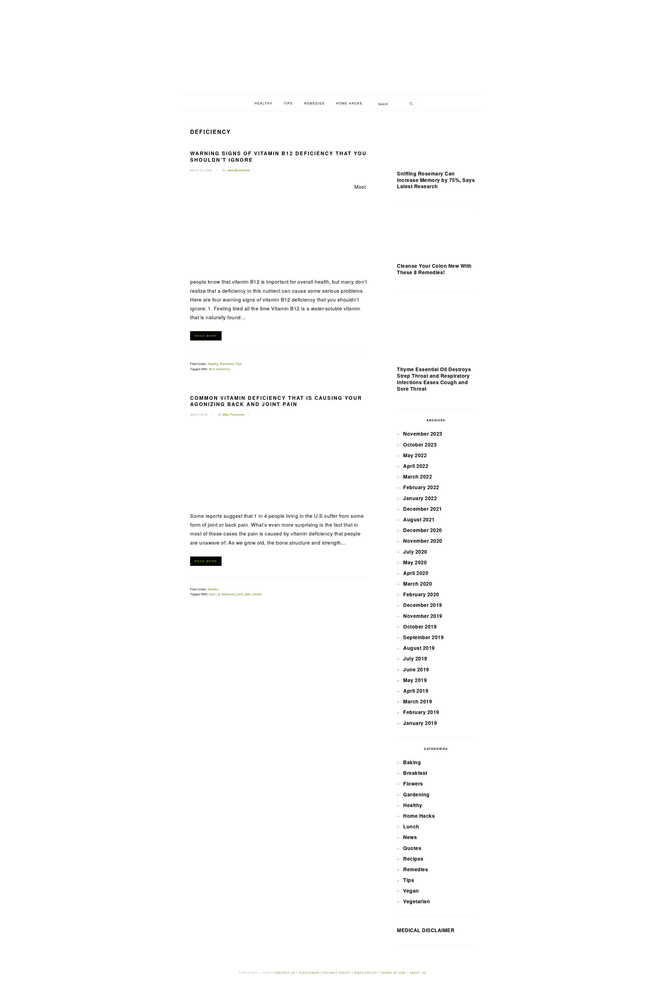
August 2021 (419, 519)
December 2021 (422, 508)
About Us (418, 972)
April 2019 (415, 690)
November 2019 (422, 615)
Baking (412, 762)
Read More (206, 336)
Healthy (213, 364)
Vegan (411, 890)
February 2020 (421, 594)
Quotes (412, 848)
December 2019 (422, 604)
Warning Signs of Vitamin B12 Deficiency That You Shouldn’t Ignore (278, 156)
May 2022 (415, 455)
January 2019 (420, 722)
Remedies (227, 364)
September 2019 (423, 637)
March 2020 (417, 583)
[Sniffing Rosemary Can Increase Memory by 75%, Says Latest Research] (436, 143)
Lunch (411, 826)
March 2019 (417, 701)
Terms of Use (394, 972)
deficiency (223, 369)
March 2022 (417, 476)
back (212, 594)
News (410, 837)
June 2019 (416, 669)
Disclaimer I (311, 972)
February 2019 (421, 712)
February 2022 (421, 487)
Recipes (413, 858)
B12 (212, 369)
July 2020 (415, 551)
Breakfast (415, 772)
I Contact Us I (285, 972)
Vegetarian (416, 901)
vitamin (257, 594)
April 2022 (415, 465)
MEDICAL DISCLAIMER (425, 930)
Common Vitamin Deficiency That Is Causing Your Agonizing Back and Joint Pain (276, 401)
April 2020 (415, 573)
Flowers (413, 783)
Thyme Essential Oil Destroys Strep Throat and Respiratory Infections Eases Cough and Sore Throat (434, 379)
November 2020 (422, 540)
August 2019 (419, 647)
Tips (239, 364)
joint (240, 594)
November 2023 (422, 433)
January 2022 (420, 498)
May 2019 (415, 680)
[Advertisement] (332, 56)
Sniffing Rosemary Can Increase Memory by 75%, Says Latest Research (436, 180)
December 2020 (422, 530)
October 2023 (420, 444)
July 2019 (415, 658)
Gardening (416, 794)
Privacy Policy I (339, 972)
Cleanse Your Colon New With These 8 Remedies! (434, 269)
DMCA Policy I (368, 972)
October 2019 (420, 626)
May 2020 (415, 562)
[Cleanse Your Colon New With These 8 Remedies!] (436, 236)
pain (247, 594)
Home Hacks (419, 815)
